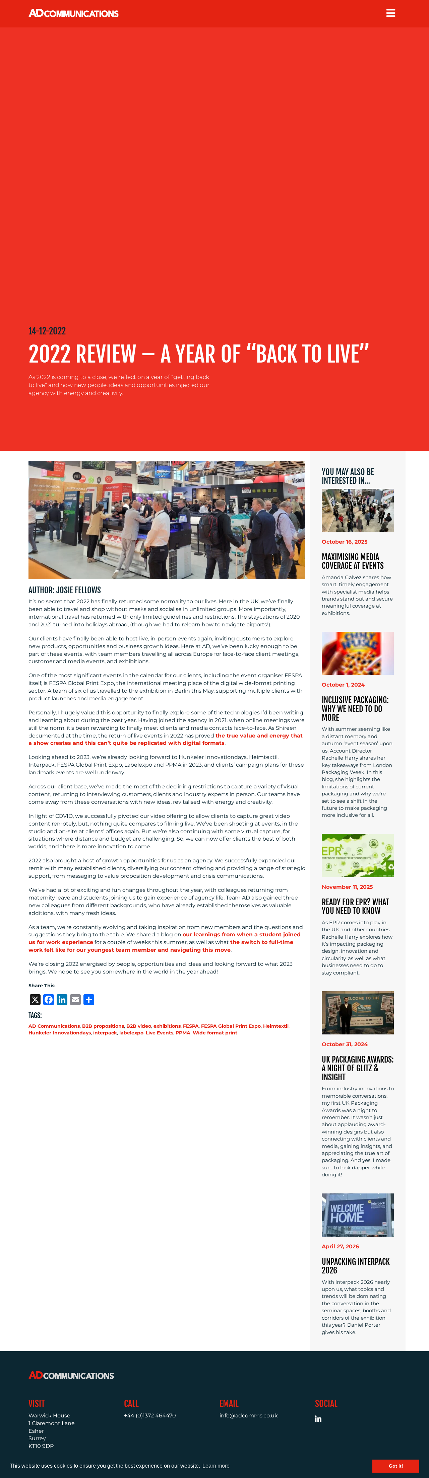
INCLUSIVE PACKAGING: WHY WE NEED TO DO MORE (355, 709)
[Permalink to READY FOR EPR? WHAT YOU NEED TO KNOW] (358, 855)
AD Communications (54, 1026)
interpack (105, 1033)
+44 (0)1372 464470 (150, 1415)
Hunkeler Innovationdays (59, 1033)
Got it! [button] (396, 1466)
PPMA (183, 1033)
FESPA (191, 1026)
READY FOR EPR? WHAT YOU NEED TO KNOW (355, 906)
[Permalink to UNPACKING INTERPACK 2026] (358, 1214)
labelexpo (131, 1033)
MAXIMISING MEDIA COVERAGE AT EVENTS (353, 561)
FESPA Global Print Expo (231, 1026)
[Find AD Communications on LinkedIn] (322, 1420)
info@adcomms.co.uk (249, 1415)
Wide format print (215, 1033)
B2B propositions (103, 1026)
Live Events (159, 1033)
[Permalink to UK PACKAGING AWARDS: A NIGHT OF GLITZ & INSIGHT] (358, 1012)
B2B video (138, 1026)
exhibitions (167, 1026)
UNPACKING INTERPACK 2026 (356, 1266)
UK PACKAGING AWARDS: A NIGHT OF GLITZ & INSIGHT (358, 1068)
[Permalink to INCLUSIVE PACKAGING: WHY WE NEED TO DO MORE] (358, 653)
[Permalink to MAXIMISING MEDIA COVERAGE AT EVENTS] (358, 510)
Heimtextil (276, 1026)
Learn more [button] (216, 1466)
